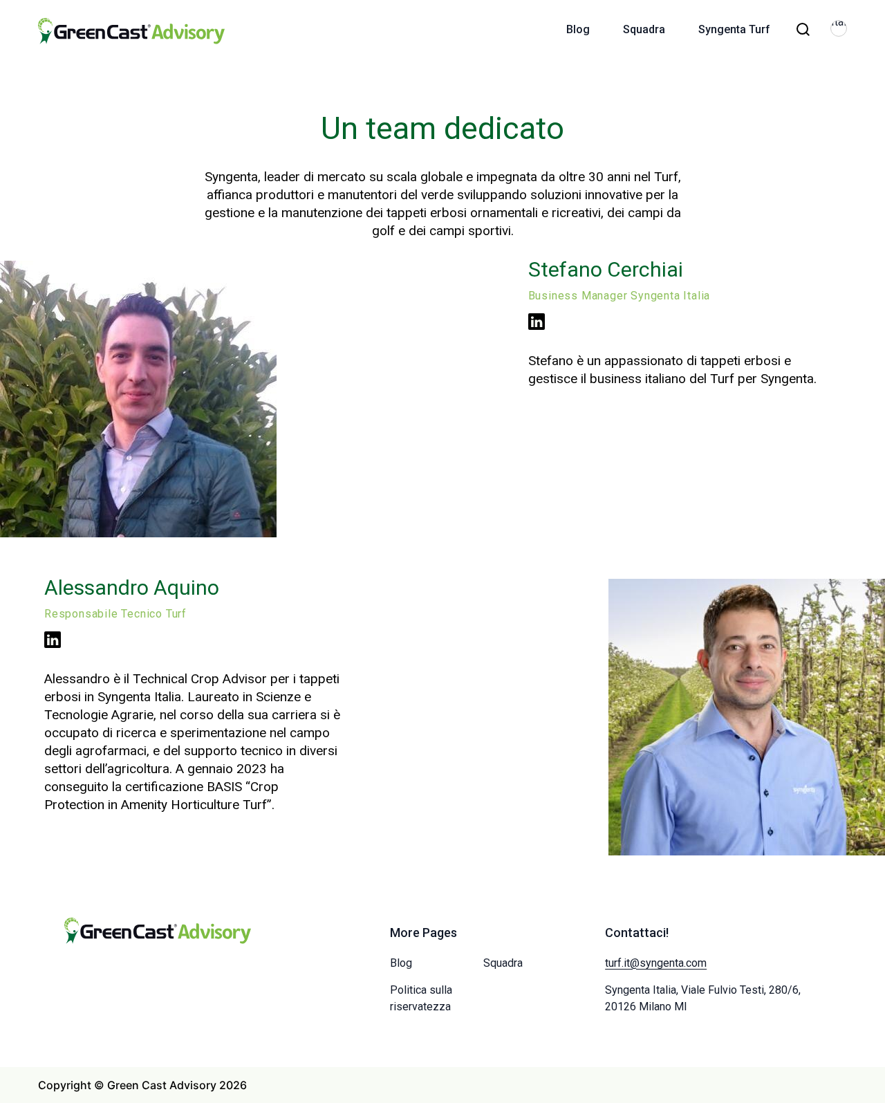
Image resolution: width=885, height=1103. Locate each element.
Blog (578, 29)
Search (803, 29)
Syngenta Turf (734, 29)
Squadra (644, 29)
